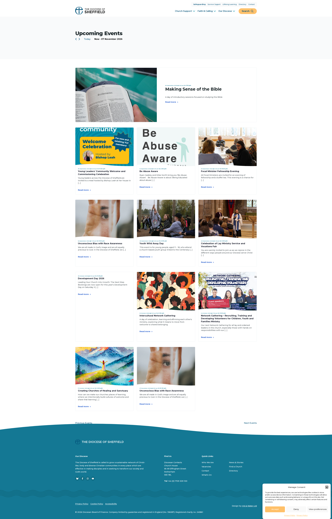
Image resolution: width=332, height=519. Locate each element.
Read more (170, 102)
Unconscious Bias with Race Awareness (100, 243)
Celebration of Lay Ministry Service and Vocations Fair (223, 245)
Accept (275, 509)
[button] (327, 487)
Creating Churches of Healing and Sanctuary (103, 391)
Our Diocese (225, 11)
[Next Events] (79, 39)
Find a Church (235, 466)
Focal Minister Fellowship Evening (220, 171)
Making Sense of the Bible (193, 89)
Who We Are (208, 462)
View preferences (318, 509)
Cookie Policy (96, 504)
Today (87, 39)
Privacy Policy (289, 515)
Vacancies (206, 466)
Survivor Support (214, 4)
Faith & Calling (205, 11)
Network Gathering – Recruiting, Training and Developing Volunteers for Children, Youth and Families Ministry (227, 318)
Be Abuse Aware (149, 171)
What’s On (207, 475)
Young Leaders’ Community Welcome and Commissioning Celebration (101, 172)
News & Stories (236, 462)
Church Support (183, 11)
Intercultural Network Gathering (157, 315)
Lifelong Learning (230, 4)
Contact (251, 4)
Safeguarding (199, 4)
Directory (242, 4)
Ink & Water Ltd (249, 506)
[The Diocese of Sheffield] (90, 11)
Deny (296, 509)
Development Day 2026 (91, 278)
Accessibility (111, 504)
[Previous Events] (76, 39)
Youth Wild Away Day (152, 243)
